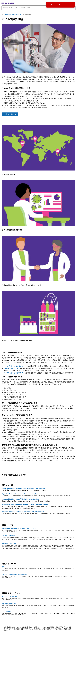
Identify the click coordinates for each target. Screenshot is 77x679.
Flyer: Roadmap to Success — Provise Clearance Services (23, 511)
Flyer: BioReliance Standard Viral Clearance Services (21, 494)
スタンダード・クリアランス (13, 366)
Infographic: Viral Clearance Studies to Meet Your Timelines (24, 489)
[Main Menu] (3, 3)
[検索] (73, 7)
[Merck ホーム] (9, 3)
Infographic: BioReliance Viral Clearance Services (20, 499)
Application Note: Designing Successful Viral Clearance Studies (25, 504)
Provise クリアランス (12, 368)
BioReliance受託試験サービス (13, 14)
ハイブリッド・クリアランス (13, 373)
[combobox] (38, 8)
